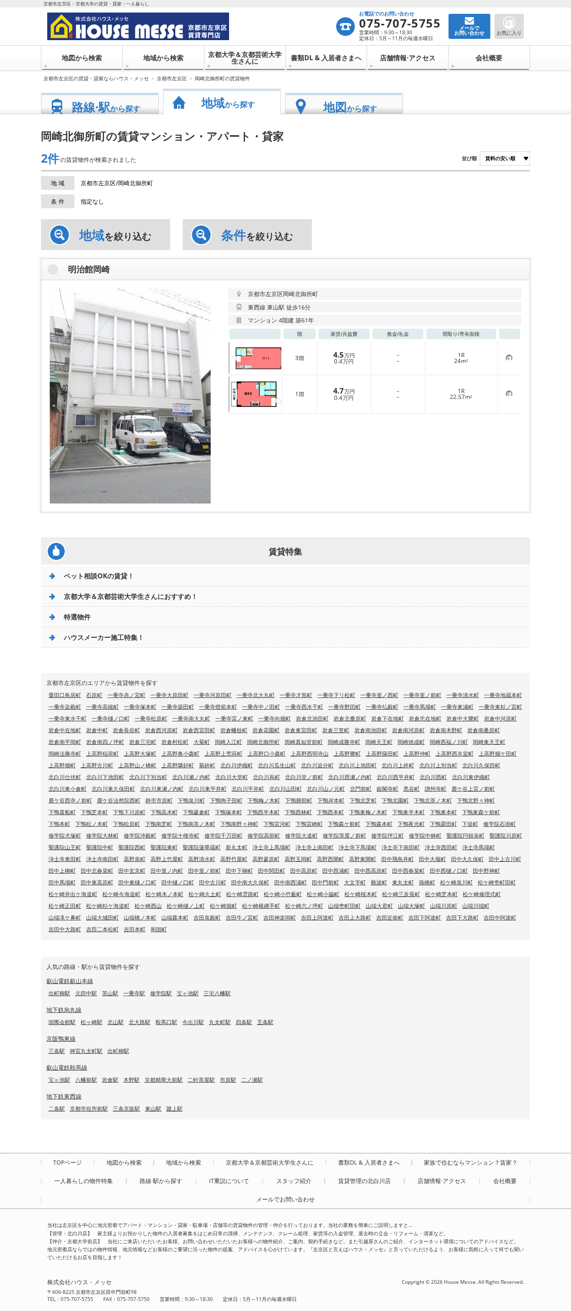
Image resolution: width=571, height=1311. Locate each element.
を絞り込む (115, 235)
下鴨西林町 (298, 812)
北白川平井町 (248, 788)
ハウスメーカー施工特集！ (104, 637)
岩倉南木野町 (446, 730)
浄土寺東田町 (64, 859)
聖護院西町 (131, 847)
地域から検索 (163, 57)
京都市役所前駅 (89, 1108)
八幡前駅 (86, 1080)
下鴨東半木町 (408, 812)
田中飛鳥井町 (397, 859)
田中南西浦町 (290, 882)
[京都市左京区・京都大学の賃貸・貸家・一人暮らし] (191, 26)
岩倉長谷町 (126, 730)
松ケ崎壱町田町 (497, 882)
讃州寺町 (435, 788)
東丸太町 (403, 882)
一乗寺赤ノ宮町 (126, 695)
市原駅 (228, 1080)
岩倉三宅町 (142, 742)
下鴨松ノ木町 (91, 824)
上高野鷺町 (347, 753)
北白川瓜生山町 (277, 765)
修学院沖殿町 (140, 835)
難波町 (379, 882)
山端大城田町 (102, 917)
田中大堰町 (432, 859)
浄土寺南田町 (102, 859)
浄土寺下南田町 (401, 847)
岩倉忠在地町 (425, 718)
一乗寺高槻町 (102, 706)
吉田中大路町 (64, 929)
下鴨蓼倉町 (196, 812)
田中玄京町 (131, 870)
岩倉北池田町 (312, 718)
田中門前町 (325, 882)
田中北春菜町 (97, 870)
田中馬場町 (62, 882)
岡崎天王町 (379, 742)
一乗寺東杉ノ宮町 (500, 706)
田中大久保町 (467, 859)
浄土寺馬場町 (478, 847)
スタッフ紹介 (293, 1181)
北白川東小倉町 (67, 788)
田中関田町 (271, 870)
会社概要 (489, 57)
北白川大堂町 (231, 777)
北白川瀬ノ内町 (191, 777)
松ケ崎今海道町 (121, 894)
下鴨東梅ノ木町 (368, 812)
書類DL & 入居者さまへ (326, 57)
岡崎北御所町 (263, 742)
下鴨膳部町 (298, 800)
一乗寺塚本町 (140, 706)
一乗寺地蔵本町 (503, 695)
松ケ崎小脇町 (323, 894)
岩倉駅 (110, 1080)
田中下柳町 (239, 870)
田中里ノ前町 (204, 870)
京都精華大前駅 (164, 1080)
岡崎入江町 (228, 742)
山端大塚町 (411, 906)
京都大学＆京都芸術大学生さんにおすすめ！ (131, 596)
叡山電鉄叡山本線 (69, 981)
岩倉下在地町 (387, 718)
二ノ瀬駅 (252, 1080)
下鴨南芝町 (158, 824)
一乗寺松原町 (151, 718)
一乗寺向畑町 (274, 718)
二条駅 (56, 1108)
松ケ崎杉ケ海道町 (108, 906)
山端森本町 (175, 917)
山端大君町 (379, 906)
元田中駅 (86, 993)
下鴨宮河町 (277, 824)
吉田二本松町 (102, 929)
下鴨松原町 (126, 824)
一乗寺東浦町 (457, 706)
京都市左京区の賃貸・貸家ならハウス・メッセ (96, 78)
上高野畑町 (62, 765)
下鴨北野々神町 (476, 800)
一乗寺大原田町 (169, 695)
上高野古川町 (97, 765)
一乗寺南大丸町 (191, 718)
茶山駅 (110, 993)
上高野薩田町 (382, 753)
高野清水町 (201, 859)
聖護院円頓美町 (465, 835)
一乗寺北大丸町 (256, 695)
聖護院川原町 (505, 835)
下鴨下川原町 (129, 812)
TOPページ (67, 1162)
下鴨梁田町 (443, 824)
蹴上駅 (174, 1108)
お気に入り (509, 32)
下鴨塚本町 (228, 812)
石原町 (94, 695)
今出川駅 (193, 1022)
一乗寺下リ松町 (336, 695)
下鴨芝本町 (94, 812)
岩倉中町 (97, 730)
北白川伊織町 (236, 765)
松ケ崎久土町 (205, 894)
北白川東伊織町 (471, 777)
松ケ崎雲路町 (242, 894)
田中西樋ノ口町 (449, 870)
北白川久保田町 (481, 765)
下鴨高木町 (164, 812)
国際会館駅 (62, 1022)
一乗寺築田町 (177, 706)
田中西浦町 (335, 870)
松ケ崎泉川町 (456, 882)
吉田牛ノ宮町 (242, 917)
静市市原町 (159, 800)
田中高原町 (303, 870)
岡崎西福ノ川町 (449, 742)
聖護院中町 (99, 847)
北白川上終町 (398, 765)
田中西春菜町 (408, 870)
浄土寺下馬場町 (358, 847)
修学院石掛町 (499, 824)
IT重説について (229, 1181)
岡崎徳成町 (411, 742)
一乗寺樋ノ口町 (111, 718)
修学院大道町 (301, 835)
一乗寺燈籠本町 (218, 706)
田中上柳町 (62, 870)
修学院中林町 (425, 835)
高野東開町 (362, 859)
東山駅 (153, 1108)
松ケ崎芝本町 (441, 894)
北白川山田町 (285, 788)
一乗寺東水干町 (67, 718)
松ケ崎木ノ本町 (164, 894)
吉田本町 (134, 929)
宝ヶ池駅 (188, 993)
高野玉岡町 (298, 859)
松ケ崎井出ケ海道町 (72, 894)
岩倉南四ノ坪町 (105, 742)
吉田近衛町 (389, 917)
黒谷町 (411, 788)
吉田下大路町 (462, 917)
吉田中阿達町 (500, 917)
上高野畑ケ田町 (498, 753)
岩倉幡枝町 (233, 730)
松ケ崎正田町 (64, 906)
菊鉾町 (207, 765)
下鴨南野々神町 (239, 824)
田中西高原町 (370, 870)
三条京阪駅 (126, 1108)
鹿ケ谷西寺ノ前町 (70, 800)
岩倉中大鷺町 (462, 718)
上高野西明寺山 (310, 753)
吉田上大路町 (355, 917)
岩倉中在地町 (64, 730)
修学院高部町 (263, 835)
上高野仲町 (417, 753)
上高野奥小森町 (180, 753)
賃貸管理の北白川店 (364, 1181)
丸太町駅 (220, 1022)
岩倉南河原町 (408, 730)
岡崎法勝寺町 (64, 753)
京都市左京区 (172, 78)
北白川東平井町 (208, 788)
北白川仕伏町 (64, 777)
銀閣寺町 (387, 788)
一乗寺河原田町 (213, 695)
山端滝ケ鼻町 (64, 917)
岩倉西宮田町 (199, 730)
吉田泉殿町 (207, 917)
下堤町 (470, 824)
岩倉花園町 (266, 730)
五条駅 (265, 1022)
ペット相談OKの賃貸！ (99, 575)
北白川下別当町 (148, 777)
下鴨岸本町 (330, 800)
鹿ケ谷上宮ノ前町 (473, 788)
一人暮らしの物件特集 (83, 1181)
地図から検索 (82, 57)
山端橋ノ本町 (140, 917)
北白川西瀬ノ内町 (350, 777)
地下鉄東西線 (64, 1096)
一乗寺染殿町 (64, 706)
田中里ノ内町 (166, 870)
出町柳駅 (59, 993)
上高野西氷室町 (455, 753)
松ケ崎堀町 (223, 906)
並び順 (469, 158)
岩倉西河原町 (161, 730)
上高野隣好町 (177, 765)
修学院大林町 (102, 835)
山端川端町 (475, 906)
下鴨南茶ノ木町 (196, 824)
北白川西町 (433, 777)
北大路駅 (139, 1022)
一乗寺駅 (134, 993)
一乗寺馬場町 (419, 706)
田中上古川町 (505, 859)
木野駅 (131, 1080)
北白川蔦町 (266, 777)
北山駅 (115, 1022)
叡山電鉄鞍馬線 (66, 1067)
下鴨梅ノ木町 (263, 800)
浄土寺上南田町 (315, 847)
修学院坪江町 (387, 835)
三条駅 (56, 1051)
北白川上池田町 (358, 765)
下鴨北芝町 (363, 800)
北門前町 (361, 788)
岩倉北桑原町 (350, 718)
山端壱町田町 (344, 906)
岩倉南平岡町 (64, 742)
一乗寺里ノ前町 (422, 695)
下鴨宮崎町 (309, 824)
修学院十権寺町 (180, 835)
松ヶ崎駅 (91, 1022)
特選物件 (77, 616)
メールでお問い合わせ (285, 1199)
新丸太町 (236, 847)
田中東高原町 (97, 882)
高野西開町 (330, 859)
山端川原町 (443, 906)
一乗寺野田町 (344, 706)
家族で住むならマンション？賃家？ (470, 1162)
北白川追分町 (317, 765)
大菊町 (202, 742)
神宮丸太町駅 (86, 1051)
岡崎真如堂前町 (304, 742)
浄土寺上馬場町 (271, 847)
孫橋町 (427, 882)
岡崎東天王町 (489, 742)
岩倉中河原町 (500, 718)
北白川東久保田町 (113, 788)
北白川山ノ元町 (326, 788)
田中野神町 (486, 870)
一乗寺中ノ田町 (261, 706)
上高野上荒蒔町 (223, 753)
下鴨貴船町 (62, 812)
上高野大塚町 (140, 753)
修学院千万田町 (223, 835)
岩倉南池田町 (370, 730)
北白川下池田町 (105, 777)
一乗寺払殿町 (382, 706)
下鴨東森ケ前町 (481, 812)
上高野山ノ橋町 (137, 765)
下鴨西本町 (330, 812)
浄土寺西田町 (441, 847)
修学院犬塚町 (64, 835)
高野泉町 (134, 859)
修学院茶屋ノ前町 (344, 835)
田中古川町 (212, 882)
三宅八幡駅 (217, 993)
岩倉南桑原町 (483, 730)
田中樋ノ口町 (177, 882)
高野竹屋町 (233, 859)
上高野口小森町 (266, 753)
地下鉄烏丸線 (64, 1010)
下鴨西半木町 (263, 812)
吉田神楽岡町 (279, 917)
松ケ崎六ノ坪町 (304, 906)
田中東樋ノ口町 (137, 882)
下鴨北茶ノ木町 (433, 800)
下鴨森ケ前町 (344, 824)
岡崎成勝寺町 (344, 742)
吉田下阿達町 (424, 917)
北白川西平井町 (396, 777)
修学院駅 (161, 993)
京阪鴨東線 (61, 1039)
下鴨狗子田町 (226, 800)
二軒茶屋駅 (201, 1080)
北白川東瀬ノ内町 (162, 788)
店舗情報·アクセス (408, 57)
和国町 (158, 929)
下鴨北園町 (395, 800)
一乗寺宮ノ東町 (234, 718)
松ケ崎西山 (148, 906)
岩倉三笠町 (335, 730)
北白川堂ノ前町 (304, 777)
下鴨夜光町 (411, 824)
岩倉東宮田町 (301, 730)
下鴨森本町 (379, 824)
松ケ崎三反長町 (401, 894)
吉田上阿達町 (317, 917)
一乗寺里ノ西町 (379, 695)
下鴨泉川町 (191, 800)
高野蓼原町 (266, 859)
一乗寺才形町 (296, 695)
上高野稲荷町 (102, 753)
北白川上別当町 (438, 765)
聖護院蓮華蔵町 (202, 847)
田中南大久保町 (250, 882)
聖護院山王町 (64, 847)
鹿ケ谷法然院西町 (118, 800)
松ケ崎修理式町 (482, 894)
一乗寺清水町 (462, 695)
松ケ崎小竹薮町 (283, 894)
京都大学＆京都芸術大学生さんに (245, 58)
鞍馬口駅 (166, 1022)
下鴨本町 (59, 824)
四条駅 (244, 1022)
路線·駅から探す (161, 1181)
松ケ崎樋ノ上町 (186, 906)
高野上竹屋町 (166, 859)
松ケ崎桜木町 (360, 894)
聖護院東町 (164, 847)
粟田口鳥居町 (64, 695)
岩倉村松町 (175, 742)
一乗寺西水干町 (304, 706)
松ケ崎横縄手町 (261, 906)
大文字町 (355, 882)
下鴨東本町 (443, 812)
